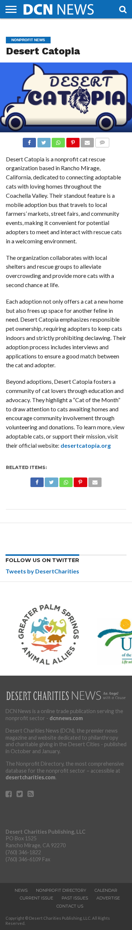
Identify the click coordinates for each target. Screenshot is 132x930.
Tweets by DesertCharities (42, 571)
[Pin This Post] (72, 140)
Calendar (106, 890)
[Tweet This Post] (43, 140)
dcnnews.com (66, 718)
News (21, 890)
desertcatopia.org (85, 445)
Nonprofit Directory (61, 890)
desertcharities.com (30, 777)
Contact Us (69, 906)
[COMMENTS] (102, 140)
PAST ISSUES (75, 898)
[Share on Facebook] (29, 140)
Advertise (108, 898)
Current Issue (36, 898)
